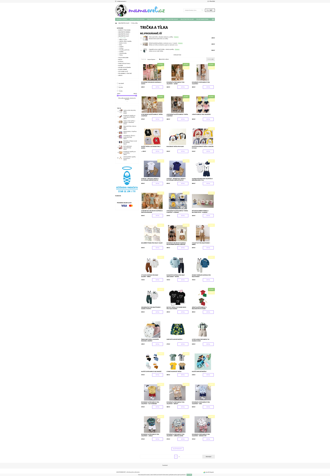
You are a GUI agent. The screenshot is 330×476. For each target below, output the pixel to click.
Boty (120, 45)
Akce (120, 85)
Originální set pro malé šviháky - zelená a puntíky (164, 49)
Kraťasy (121, 48)
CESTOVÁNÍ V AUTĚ (123, 71)
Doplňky (121, 51)
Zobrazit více (177, 55)
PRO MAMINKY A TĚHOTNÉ (125, 73)
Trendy (120, 91)
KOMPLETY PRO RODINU (137, 19)
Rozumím (189, 474)
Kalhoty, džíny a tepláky (125, 41)
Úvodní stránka (121, 19)
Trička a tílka (122, 38)
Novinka (121, 87)
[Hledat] (202, 10)
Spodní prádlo (123, 53)
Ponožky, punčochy (124, 50)
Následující (208, 457)
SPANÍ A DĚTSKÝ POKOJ (124, 63)
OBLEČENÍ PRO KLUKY (187, 19)
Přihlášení (212, 1)
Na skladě (121, 83)
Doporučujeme (151, 59)
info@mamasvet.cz (121, 1)
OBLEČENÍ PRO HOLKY (171, 19)
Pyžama (121, 46)
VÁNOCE (120, 75)
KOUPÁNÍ (120, 65)
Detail (157, 87)
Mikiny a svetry (123, 39)
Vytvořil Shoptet (209, 472)
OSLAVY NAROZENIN (202, 19)
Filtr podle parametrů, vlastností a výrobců (127, 98)
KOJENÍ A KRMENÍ (122, 69)
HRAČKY (120, 59)
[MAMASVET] (140, 10)
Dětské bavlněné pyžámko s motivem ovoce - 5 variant (166, 43)
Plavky (121, 55)
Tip (119, 89)
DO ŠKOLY (120, 61)
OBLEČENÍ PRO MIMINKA (154, 19)
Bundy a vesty (123, 43)
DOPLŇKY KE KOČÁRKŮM (124, 67)
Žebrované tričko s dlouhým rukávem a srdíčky (164, 37)
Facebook (165, 465)
